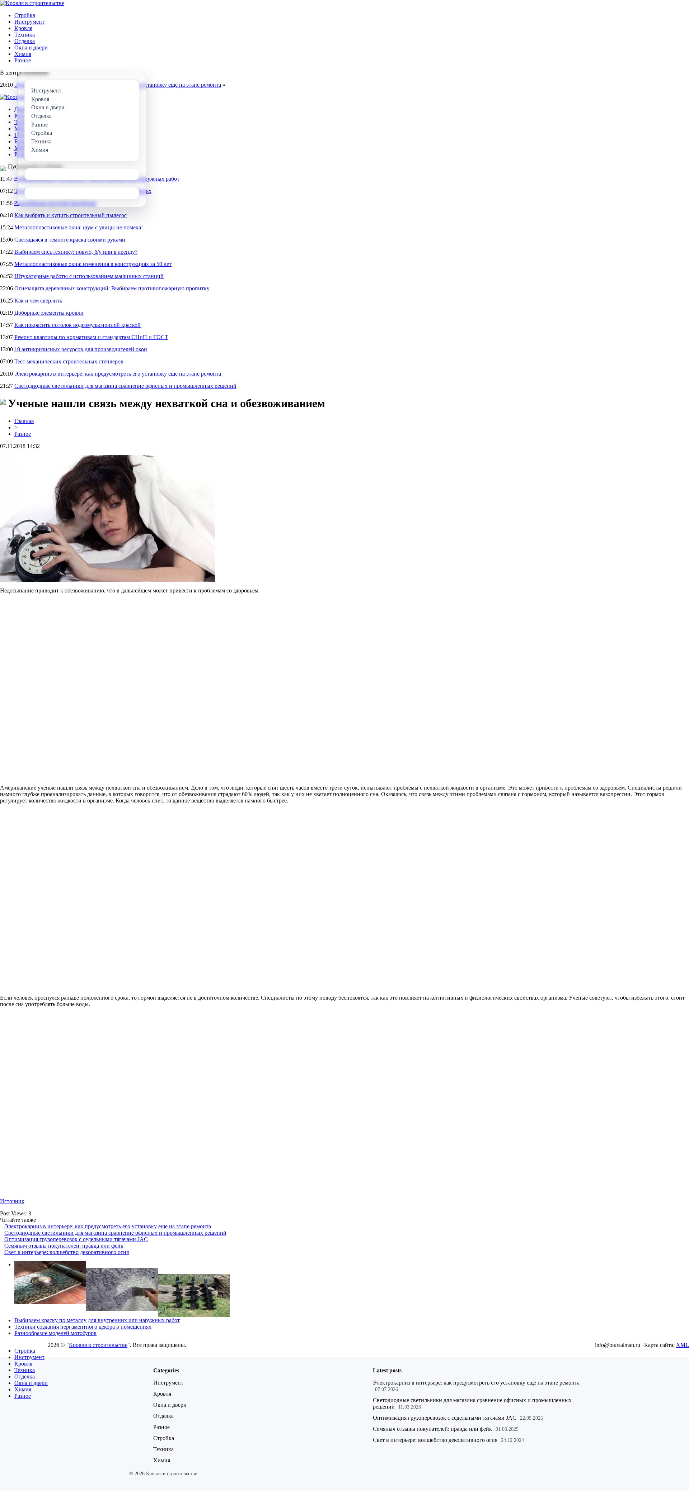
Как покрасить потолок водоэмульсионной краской (77, 325)
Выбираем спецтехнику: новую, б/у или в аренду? (75, 252)
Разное (22, 60)
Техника (24, 35)
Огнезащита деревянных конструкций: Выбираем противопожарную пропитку (112, 288)
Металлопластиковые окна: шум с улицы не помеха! (78, 227)
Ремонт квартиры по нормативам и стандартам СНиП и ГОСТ (91, 337)
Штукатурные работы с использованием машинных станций (89, 276)
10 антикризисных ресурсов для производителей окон (80, 349)
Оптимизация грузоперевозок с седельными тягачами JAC (76, 1239)
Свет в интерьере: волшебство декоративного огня (66, 1252)
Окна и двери (31, 47)
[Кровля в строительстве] (32, 3)
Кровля (23, 28)
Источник (12, 1201)
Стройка (24, 15)
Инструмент (29, 22)
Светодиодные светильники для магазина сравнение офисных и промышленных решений (125, 386)
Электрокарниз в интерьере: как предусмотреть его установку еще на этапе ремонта (117, 374)
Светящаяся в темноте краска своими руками (69, 240)
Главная (24, 421)
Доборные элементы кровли (49, 313)
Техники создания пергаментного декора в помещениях (82, 1327)
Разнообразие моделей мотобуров (55, 1333)
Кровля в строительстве (98, 1345)
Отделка (24, 41)
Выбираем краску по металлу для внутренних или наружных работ (97, 1320)
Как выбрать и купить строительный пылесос (70, 215)
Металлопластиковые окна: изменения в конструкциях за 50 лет (93, 264)
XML (682, 1345)
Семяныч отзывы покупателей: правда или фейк (63, 1246)
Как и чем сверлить (38, 300)
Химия (22, 54)
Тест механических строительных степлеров (68, 361)
